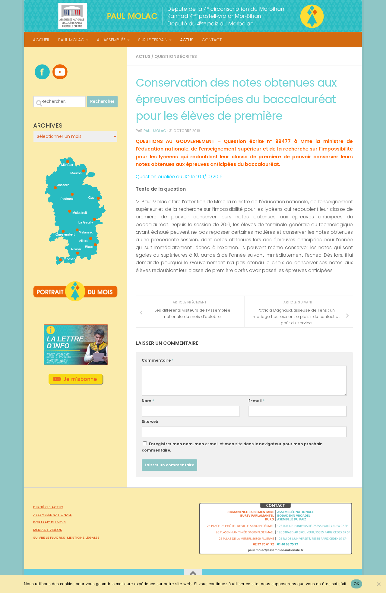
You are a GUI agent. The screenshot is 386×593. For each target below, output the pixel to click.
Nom (148, 400)
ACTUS (186, 40)
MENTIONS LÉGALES (83, 537)
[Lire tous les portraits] (75, 299)
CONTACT (212, 40)
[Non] (378, 584)
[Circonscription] (75, 263)
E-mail (256, 400)
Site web (150, 421)
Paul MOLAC (155, 130)
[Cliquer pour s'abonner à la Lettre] (75, 383)
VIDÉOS (55, 529)
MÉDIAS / (41, 529)
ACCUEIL (41, 40)
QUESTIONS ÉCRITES (175, 56)
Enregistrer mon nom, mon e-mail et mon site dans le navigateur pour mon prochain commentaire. (232, 447)
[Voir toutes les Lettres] (75, 363)
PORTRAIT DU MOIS (49, 522)
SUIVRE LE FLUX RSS (49, 537)
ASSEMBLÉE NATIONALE (52, 514)
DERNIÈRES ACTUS (48, 507)
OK (356, 583)
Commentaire (157, 360)
